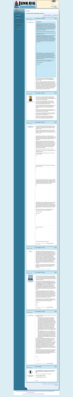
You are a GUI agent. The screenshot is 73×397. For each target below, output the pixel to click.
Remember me (56, 5)
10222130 (43, 18)
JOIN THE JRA (18, 12)
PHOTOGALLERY (18, 25)
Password (52, 4)
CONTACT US (17, 27)
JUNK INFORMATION (19, 20)
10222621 (38, 93)
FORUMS (17, 13)
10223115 (38, 18)
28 (51, 383)
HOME (16, 9)
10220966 (38, 247)
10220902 (38, 272)
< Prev (46, 383)
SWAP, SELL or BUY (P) (19, 22)
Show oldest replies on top (48, 15)
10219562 (38, 311)
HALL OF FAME (18, 24)
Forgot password (55, 7)
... (47, 383)
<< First (43, 383)
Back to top (56, 384)
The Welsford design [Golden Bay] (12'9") (42, 35)
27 (50, 383)
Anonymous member (30, 22)
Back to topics (28, 10)
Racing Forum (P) (18, 17)
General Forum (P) (18, 15)
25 (48, 383)
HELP (16, 28)
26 (49, 383)
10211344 (43, 93)
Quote (56, 18)
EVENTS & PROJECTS (19, 19)
